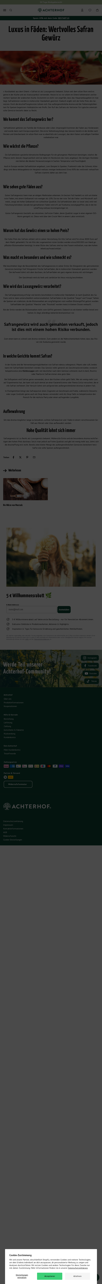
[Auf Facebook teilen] (13, 457)
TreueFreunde (10, 753)
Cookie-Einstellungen (12, 839)
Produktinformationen (14, 702)
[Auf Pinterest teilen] (27, 457)
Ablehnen (77, 1276)
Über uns (7, 698)
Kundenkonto (10, 737)
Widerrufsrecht (9, 836)
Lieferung (8, 722)
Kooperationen (10, 706)
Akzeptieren (49, 1276)
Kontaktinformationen (13, 828)
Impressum (8, 825)
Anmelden (64, 609)
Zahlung (7, 726)
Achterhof (8, 695)
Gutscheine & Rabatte (14, 730)
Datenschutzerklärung (78, 1268)
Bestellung (9, 718)
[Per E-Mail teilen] (34, 457)
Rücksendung (9, 733)
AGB (27, 639)
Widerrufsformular (17, 784)
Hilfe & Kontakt (11, 715)
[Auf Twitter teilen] (20, 457)
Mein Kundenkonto (12, 749)
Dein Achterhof (10, 746)
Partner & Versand (12, 773)
